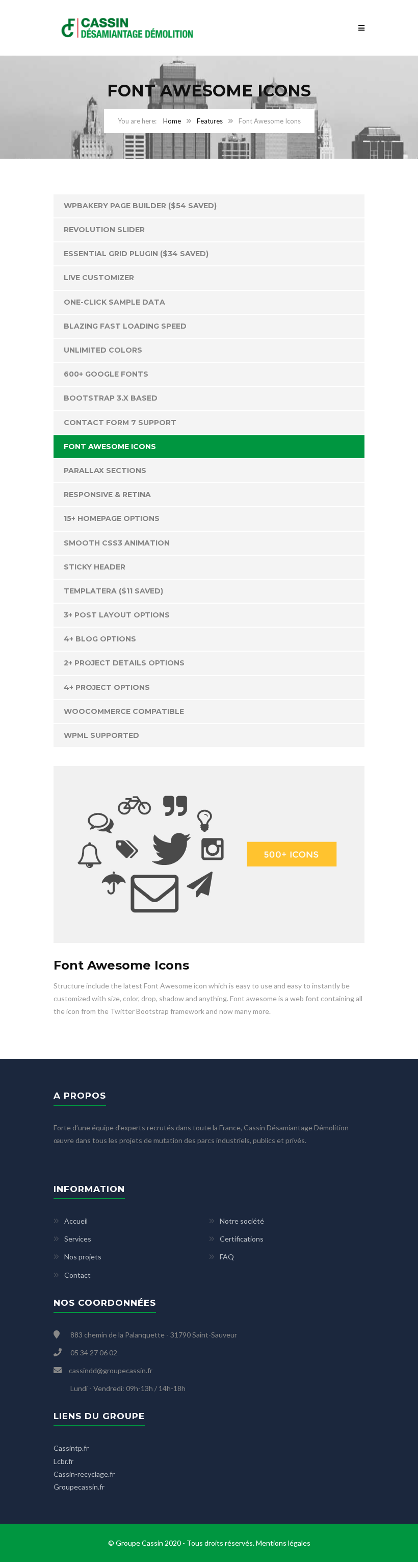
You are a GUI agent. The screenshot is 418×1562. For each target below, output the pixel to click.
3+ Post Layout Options (117, 614)
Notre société (242, 1221)
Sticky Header (94, 567)
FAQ (227, 1256)
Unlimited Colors (103, 350)
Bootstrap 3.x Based (111, 398)
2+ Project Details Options (124, 662)
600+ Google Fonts (106, 374)
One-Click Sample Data (114, 302)
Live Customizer (99, 277)
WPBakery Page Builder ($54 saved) (140, 205)
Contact (77, 1275)
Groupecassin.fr (79, 1486)
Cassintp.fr (71, 1448)
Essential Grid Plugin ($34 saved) (136, 253)
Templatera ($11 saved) (113, 591)
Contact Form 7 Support (120, 422)
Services (77, 1238)
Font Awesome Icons (110, 446)
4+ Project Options (107, 687)
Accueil (76, 1221)
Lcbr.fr (63, 1461)
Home (172, 121)
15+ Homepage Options (112, 518)
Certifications (242, 1238)
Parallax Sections (105, 470)
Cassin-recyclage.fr (84, 1474)
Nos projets (82, 1256)
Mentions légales (283, 1543)
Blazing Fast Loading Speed (125, 326)
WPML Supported (101, 735)
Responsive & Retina (107, 494)
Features (210, 121)
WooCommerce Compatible (124, 711)
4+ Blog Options (100, 638)
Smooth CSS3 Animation (117, 543)
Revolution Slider (104, 229)
